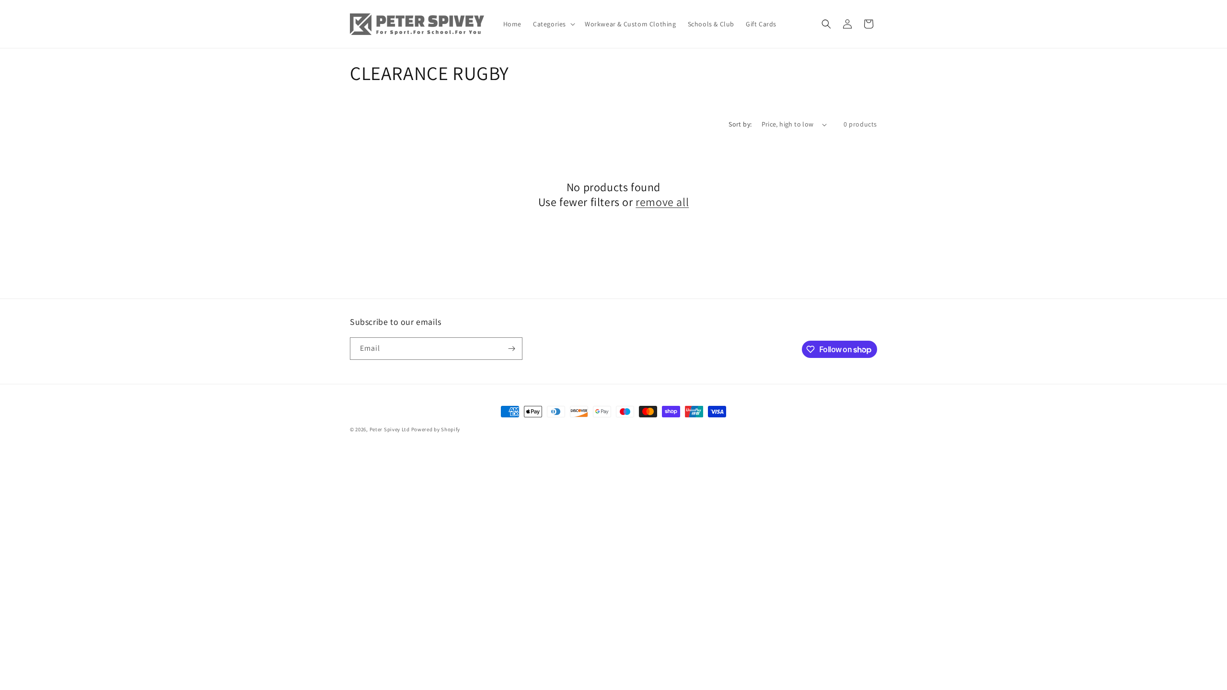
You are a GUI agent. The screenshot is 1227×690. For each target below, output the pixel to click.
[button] (553, 24)
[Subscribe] (511, 348)
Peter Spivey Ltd (390, 429)
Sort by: (740, 124)
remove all (662, 202)
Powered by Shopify (436, 429)
